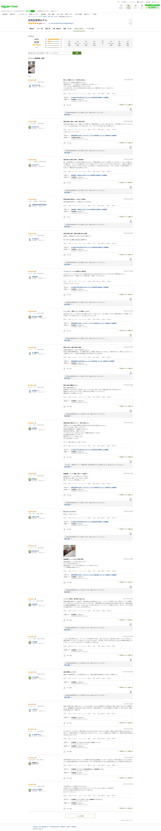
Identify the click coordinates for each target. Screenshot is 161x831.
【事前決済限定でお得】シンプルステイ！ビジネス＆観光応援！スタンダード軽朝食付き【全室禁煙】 (94, 135)
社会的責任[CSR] (54, 826)
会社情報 (35, 826)
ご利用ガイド (125, 2)
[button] (31, 67)
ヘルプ (118, 2)
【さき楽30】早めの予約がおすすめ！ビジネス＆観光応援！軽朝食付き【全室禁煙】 (90, 97)
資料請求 (73, 826)
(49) (57, 28)
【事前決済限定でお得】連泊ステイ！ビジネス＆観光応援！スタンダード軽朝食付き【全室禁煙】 (93, 361)
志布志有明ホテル (37, 20)
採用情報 (62, 826)
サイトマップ (132, 2)
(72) (79, 28)
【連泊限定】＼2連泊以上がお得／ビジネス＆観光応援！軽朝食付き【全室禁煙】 (89, 175)
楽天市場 (148, 2)
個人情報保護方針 (44, 826)
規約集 (68, 826)
